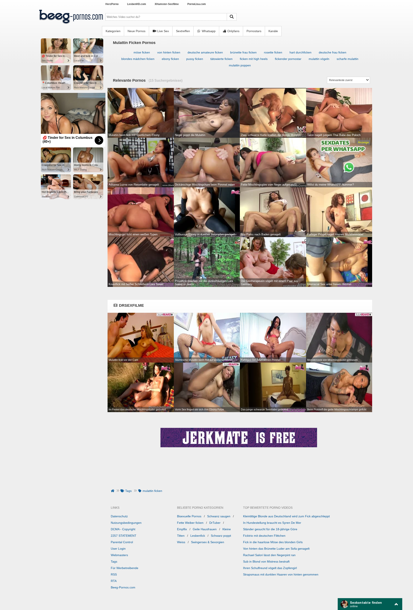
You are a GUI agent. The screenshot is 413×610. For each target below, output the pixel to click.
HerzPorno (112, 4)
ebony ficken (170, 59)
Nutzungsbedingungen (126, 522)
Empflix (182, 529)
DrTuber (214, 522)
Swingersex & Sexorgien (207, 542)
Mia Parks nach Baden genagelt (261, 234)
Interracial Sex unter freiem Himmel (329, 284)
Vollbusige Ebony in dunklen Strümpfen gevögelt (205, 234)
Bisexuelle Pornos (189, 516)
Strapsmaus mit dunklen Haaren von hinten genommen (280, 574)
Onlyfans (233, 31)
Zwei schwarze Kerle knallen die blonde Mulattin (271, 135)
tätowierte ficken (221, 59)
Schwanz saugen (218, 516)
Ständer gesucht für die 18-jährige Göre (270, 529)
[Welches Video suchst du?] (232, 17)
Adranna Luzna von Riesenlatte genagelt (134, 184)
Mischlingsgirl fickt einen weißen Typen (133, 234)
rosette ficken (273, 52)
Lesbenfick (197, 535)
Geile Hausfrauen (205, 529)
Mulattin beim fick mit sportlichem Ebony (134, 135)
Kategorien (113, 31)
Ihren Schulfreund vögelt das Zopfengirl (270, 568)
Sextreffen (183, 31)
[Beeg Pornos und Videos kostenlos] (71, 24)
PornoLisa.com (196, 4)
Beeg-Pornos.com (123, 587)
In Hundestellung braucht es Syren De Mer (272, 522)
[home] (113, 491)
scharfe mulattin (347, 59)
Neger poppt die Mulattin (190, 135)
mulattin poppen (240, 65)
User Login (118, 548)
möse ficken (142, 52)
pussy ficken (194, 59)
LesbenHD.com (136, 4)
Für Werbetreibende (124, 568)
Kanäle (273, 31)
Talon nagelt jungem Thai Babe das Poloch (334, 135)
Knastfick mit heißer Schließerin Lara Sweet (136, 284)
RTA (114, 581)
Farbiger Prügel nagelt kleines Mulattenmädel (335, 234)
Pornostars (254, 31)
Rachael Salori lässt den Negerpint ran (269, 555)
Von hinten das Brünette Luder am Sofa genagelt (276, 548)
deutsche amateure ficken (205, 52)
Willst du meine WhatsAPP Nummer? (330, 184)
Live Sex (162, 31)
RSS (114, 574)
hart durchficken (300, 52)
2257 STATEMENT (123, 535)
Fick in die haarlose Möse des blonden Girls (273, 542)
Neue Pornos (136, 31)
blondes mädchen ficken (137, 59)
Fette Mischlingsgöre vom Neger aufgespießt (269, 184)
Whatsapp (208, 31)
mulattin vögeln (319, 59)
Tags (114, 561)
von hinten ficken (168, 52)
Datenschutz (119, 516)
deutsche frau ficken (332, 52)
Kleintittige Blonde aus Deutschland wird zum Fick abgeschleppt (286, 516)
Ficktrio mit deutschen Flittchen (264, 535)
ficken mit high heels (254, 59)
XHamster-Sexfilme (167, 4)
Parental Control (122, 542)
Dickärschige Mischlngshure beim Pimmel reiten (205, 184)
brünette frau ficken (243, 52)
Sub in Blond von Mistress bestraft (266, 561)
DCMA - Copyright (123, 529)
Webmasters (119, 555)
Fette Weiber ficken (190, 522)
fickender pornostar (288, 59)
